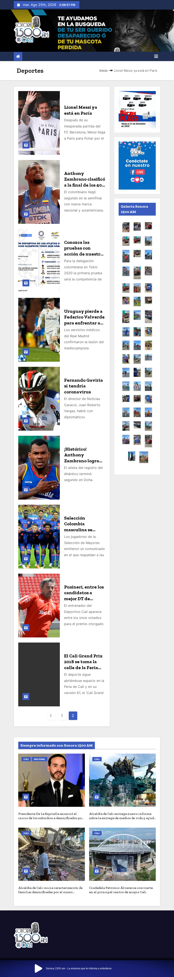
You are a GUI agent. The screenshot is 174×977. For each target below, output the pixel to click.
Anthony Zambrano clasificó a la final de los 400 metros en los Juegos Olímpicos (84, 185)
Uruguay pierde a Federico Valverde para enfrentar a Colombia (84, 320)
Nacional (39, 759)
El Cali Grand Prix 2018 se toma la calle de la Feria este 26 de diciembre (83, 667)
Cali (26, 759)
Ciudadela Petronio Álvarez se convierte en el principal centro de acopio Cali (121, 890)
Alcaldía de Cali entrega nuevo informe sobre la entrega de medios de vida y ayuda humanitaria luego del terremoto (122, 818)
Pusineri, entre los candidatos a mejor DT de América (84, 595)
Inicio (104, 71)
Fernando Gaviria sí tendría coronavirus (83, 386)
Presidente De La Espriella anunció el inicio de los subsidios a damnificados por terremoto (50, 818)
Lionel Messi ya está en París (80, 110)
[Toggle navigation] (156, 56)
